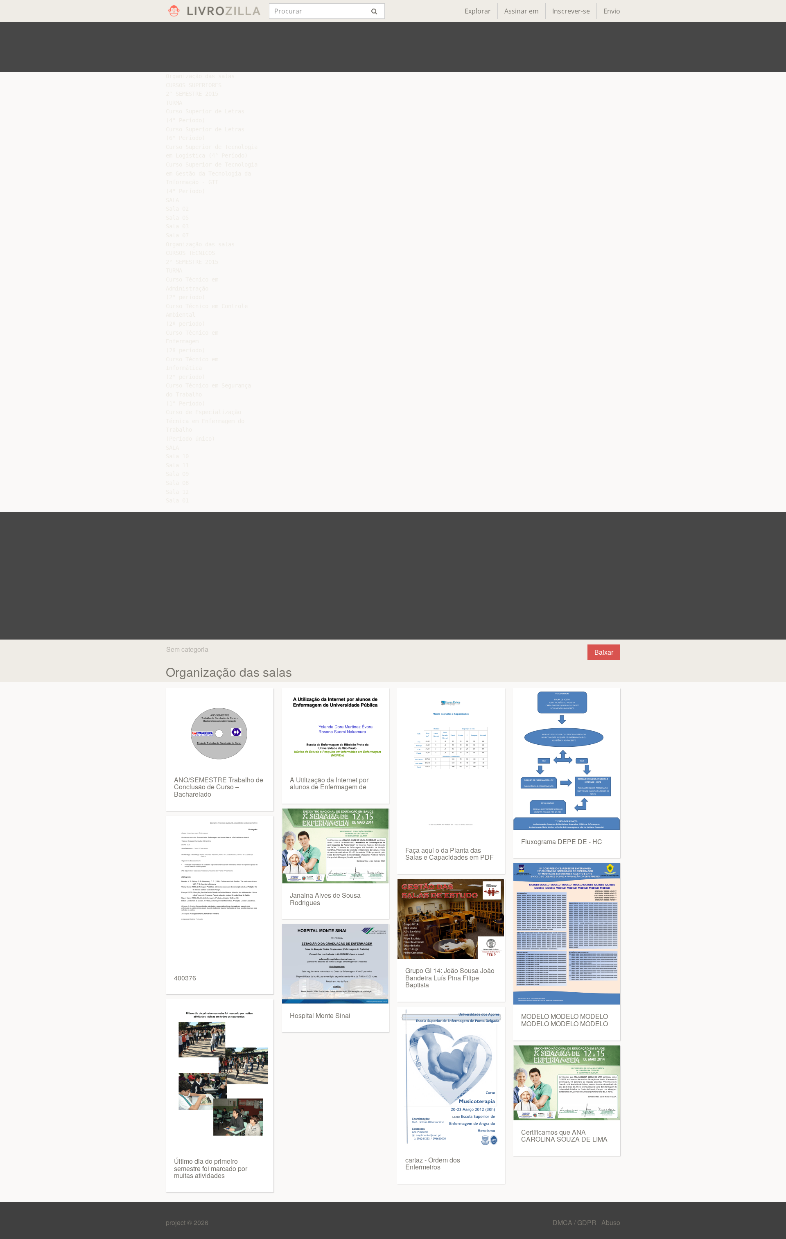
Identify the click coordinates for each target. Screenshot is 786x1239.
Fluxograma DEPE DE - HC (561, 841)
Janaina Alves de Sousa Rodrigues (325, 898)
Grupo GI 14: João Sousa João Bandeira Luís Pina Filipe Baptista (450, 977)
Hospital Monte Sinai (320, 1015)
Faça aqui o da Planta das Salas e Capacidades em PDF (449, 853)
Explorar (478, 11)
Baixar (603, 652)
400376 (185, 977)
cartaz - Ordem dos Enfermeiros (432, 1163)
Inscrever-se (571, 11)
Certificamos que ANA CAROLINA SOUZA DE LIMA (564, 1135)
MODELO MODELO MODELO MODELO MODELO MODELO (564, 1019)
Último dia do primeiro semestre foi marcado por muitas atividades (210, 1168)
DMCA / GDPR (575, 1222)
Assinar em (521, 11)
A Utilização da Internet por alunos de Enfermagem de (329, 783)
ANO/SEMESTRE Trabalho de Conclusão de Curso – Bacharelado (218, 787)
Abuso (610, 1222)
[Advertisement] (393, 47)
